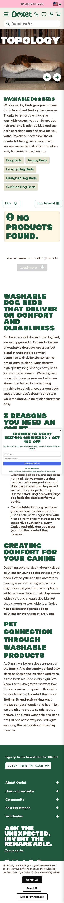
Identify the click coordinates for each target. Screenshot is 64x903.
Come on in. (14, 850)
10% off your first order (32, 4)
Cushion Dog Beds (20, 187)
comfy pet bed (42, 668)
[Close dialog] (60, 430)
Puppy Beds (37, 160)
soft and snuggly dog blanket (34, 598)
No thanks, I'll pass (32, 468)
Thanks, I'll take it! (32, 463)
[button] (47, 77)
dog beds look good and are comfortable (34, 509)
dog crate (11, 588)
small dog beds (35, 494)
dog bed (53, 337)
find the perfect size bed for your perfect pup (34, 488)
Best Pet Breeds (17, 808)
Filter (8, 203)
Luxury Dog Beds (20, 169)
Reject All (32, 888)
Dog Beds (13, 160)
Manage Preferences (32, 896)
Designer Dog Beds (21, 178)
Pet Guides (14, 816)
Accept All (32, 879)
